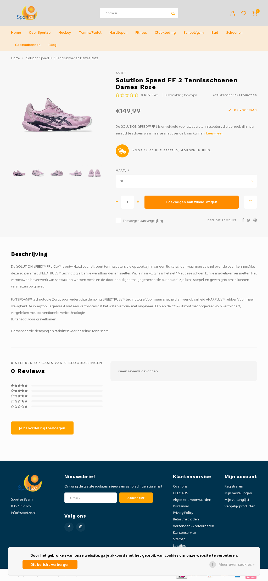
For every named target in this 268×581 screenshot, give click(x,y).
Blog (52, 45)
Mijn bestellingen (238, 493)
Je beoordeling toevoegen (181, 95)
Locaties (179, 545)
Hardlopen (118, 32)
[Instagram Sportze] (80, 527)
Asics (121, 73)
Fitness (141, 32)
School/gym (193, 32)
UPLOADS (180, 493)
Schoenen (234, 32)
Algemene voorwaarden (192, 499)
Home (16, 32)
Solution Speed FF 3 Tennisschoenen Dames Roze (62, 58)
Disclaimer (181, 506)
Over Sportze (40, 32)
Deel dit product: (222, 220)
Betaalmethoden (186, 519)
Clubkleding (165, 32)
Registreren (234, 486)
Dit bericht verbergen (50, 564)
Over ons (180, 486)
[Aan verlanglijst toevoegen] (250, 202)
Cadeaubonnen (28, 45)
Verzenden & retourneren (193, 526)
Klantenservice (184, 532)
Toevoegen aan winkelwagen (191, 202)
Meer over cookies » (237, 564)
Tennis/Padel (90, 32)
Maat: (122, 170)
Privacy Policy (183, 512)
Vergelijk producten (240, 506)
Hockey (64, 32)
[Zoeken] (173, 13)
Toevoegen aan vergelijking (143, 221)
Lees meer (214, 133)
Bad (214, 32)
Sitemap (179, 539)
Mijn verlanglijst (237, 499)
